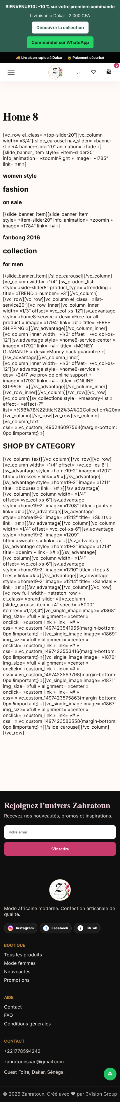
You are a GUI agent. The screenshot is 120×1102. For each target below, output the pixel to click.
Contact (13, 1007)
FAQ (8, 1015)
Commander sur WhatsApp (60, 42)
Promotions (16, 980)
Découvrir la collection (60, 27)
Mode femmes (20, 963)
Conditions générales (27, 1024)
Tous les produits (23, 955)
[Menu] (11, 72)
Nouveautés (17, 971)
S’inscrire (60, 849)
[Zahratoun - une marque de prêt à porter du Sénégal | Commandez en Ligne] (60, 890)
